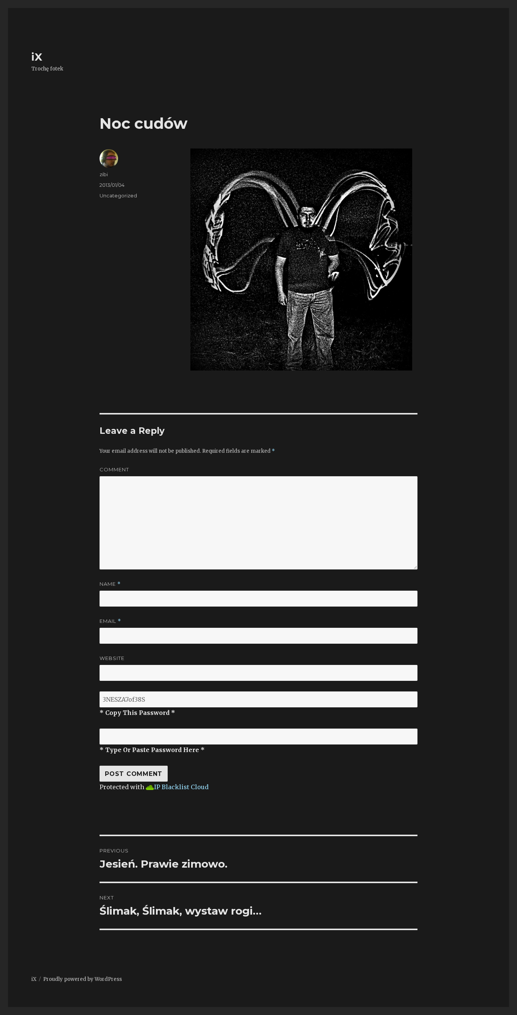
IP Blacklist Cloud (181, 787)
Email (110, 621)
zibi (104, 174)
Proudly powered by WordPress (82, 979)
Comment (114, 469)
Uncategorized (118, 195)
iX (36, 56)
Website (112, 658)
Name (110, 584)
